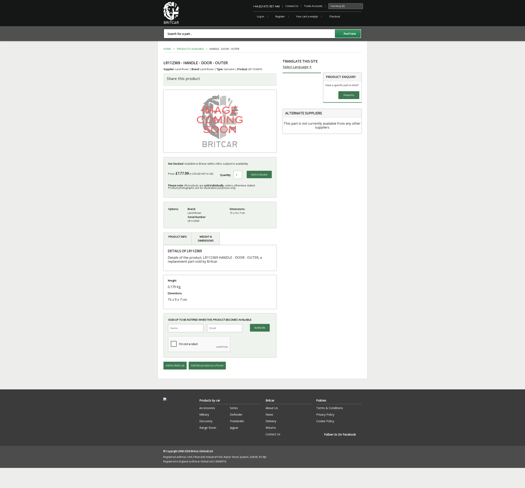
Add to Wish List (175, 365)
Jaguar (234, 428)
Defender (236, 414)
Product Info (177, 236)
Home (167, 49)
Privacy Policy (325, 414)
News (269, 414)
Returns (271, 428)
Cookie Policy (325, 421)
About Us (272, 408)
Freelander (237, 421)
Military (204, 414)
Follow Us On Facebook (340, 434)
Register (280, 16)
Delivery (271, 421)
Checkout (334, 16)
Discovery (205, 421)
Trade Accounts (313, 6)
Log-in (260, 16)
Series (234, 408)
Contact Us (291, 6)
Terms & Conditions (329, 408)
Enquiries (349, 95)
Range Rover (207, 428)
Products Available (190, 49)
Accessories (207, 408)
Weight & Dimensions (206, 238)
